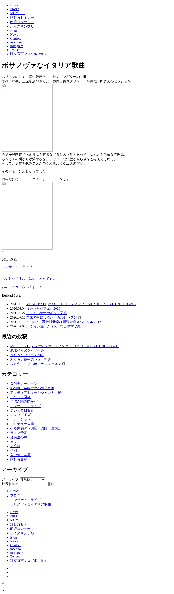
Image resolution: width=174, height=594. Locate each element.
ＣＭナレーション (23, 383)
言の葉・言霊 (20, 455)
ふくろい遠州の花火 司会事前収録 (53, 326)
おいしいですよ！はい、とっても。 (29, 278)
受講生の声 (18, 437)
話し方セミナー (22, 17)
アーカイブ (10, 479)
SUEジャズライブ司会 (27, 350)
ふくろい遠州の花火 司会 (46, 313)
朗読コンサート (22, 22)
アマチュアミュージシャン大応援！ (37, 392)
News (14, 34)
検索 (5, 483)
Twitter (15, 50)
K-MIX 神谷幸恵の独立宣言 (32, 388)
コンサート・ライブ (17, 267)
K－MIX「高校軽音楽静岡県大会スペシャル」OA (64, 322)
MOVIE (17, 13)
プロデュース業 (22, 424)
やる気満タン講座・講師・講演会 (35, 428)
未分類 (15, 446)
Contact (15, 38)
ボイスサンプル (22, 26)
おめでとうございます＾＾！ (24, 287)
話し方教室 (18, 459)
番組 (13, 450)
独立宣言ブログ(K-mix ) (28, 54)
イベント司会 (20, 397)
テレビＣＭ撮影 (22, 410)
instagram (16, 46)
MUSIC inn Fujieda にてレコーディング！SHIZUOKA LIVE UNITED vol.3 (81, 304)
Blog (13, 30)
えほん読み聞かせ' (24, 401)
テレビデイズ (20, 415)
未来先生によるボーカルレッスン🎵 (53, 317)
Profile (14, 9)
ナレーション (20, 419)
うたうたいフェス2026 (43, 308)
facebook (16, 42)
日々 (13, 441)
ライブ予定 (18, 433)
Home (14, 5)
